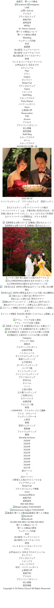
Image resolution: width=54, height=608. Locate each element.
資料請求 (27, 22)
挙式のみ (27, 380)
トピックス (27, 561)
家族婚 (27, 428)
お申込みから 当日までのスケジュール (27, 552)
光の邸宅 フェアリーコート (27, 50)
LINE (27, 7)
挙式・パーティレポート (27, 567)
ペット (27, 386)
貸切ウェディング (27, 425)
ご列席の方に (27, 395)
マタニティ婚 (27, 404)
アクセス (27, 13)
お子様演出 (27, 362)
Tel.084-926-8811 (35, 522)
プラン (27, 549)
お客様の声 (27, 570)
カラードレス (27, 398)
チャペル (27, 383)
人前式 (27, 419)
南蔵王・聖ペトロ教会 (27, 1)
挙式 (27, 43)
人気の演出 (27, 389)
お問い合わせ (27, 10)
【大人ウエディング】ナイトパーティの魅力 (27, 207)
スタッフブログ (27, 564)
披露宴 (27, 47)
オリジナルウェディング (27, 356)
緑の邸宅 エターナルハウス (27, 53)
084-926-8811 (27, 504)
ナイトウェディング (27, 371)
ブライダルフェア (27, 16)
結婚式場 (27, 401)
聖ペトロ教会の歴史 (27, 34)
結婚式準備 (27, 350)
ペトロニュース (27, 353)
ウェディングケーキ (27, 416)
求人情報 (27, 128)
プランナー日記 (27, 341)
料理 (27, 59)
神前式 (27, 344)
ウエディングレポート (27, 347)
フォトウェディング (27, 431)
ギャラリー (27, 555)
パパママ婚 (27, 368)
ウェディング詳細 (27, 531)
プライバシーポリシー (27, 125)
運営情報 (27, 131)
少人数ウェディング (27, 392)
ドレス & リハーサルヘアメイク (27, 62)
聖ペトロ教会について (27, 525)
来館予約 (27, 19)
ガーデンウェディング (27, 365)
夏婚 (27, 434)
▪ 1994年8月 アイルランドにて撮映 (27, 410)
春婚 (27, 422)
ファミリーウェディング (27, 374)
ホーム (27, 140)
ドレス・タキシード (27, 413)
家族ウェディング (27, 359)
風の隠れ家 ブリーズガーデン (27, 56)
